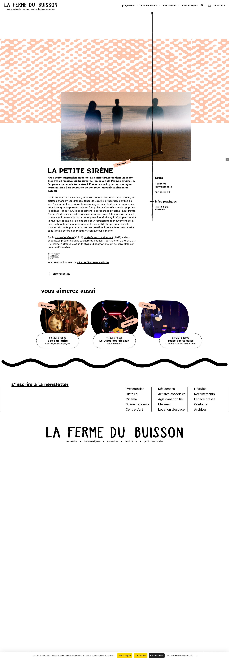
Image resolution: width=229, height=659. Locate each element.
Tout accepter (124, 655)
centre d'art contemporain (43, 9)
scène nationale (14, 9)
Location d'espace (171, 409)
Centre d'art (134, 409)
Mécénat (164, 404)
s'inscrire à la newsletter (40, 384)
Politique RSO (131, 441)
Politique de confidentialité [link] (179, 655)
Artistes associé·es (171, 394)
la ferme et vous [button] (148, 5)
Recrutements (204, 394)
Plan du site (71, 441)
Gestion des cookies (153, 441)
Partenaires (112, 441)
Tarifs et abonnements (163, 185)
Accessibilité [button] (169, 5)
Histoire (131, 394)
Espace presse (204, 399)
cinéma (26, 9)
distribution (61, 274)
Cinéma (131, 399)
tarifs (159, 178)
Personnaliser (156, 655)
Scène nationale (137, 404)
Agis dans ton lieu (171, 399)
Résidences (166, 389)
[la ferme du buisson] (30, 5)
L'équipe (200, 389)
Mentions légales (92, 441)
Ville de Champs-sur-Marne (93, 262)
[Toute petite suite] (165, 347)
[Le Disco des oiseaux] (114, 347)
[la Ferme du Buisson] (114, 431)
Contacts (200, 404)
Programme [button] (128, 5)
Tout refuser (140, 655)
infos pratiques (166, 201)
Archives (200, 409)
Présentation (135, 389)
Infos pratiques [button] (190, 5)
